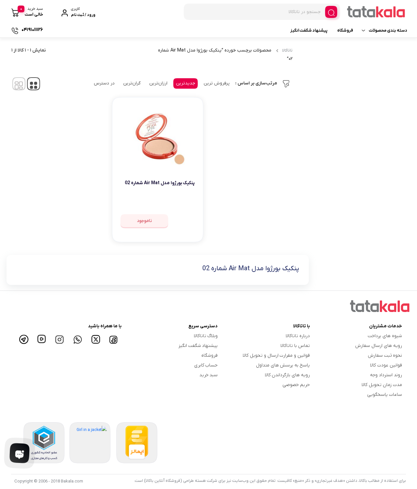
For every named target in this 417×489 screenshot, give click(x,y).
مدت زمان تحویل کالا (382, 385)
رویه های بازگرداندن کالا (287, 375)
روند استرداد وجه (386, 375)
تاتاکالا (287, 50)
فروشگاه (345, 30)
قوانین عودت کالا (386, 365)
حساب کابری (206, 365)
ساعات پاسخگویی (384, 395)
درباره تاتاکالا (298, 336)
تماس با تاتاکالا (295, 346)
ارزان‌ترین (158, 83)
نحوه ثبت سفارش (385, 355)
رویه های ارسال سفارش (378, 346)
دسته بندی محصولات (388, 30)
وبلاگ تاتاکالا (206, 336)
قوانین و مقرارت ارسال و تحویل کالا (276, 355)
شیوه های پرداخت (385, 336)
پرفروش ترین (217, 83)
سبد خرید (208, 375)
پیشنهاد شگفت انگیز (308, 30)
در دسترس (104, 83)
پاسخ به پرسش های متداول (283, 365)
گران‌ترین (132, 83)
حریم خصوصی (296, 385)
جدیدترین (185, 83)
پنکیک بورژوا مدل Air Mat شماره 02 (160, 183)
